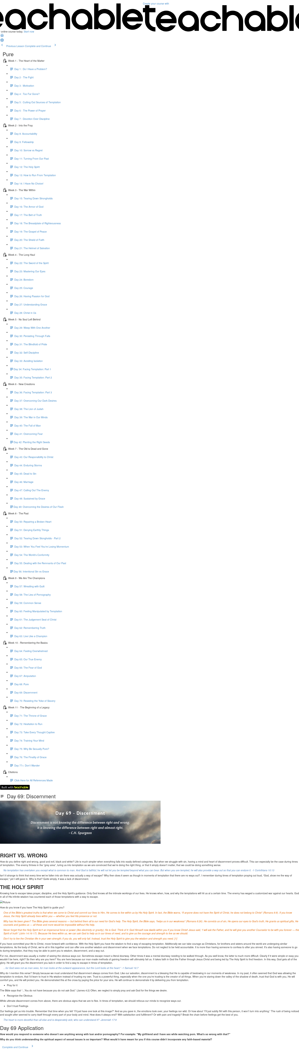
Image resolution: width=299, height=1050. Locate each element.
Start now (29, 31)
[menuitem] (2, 41)
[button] (2, 36)
